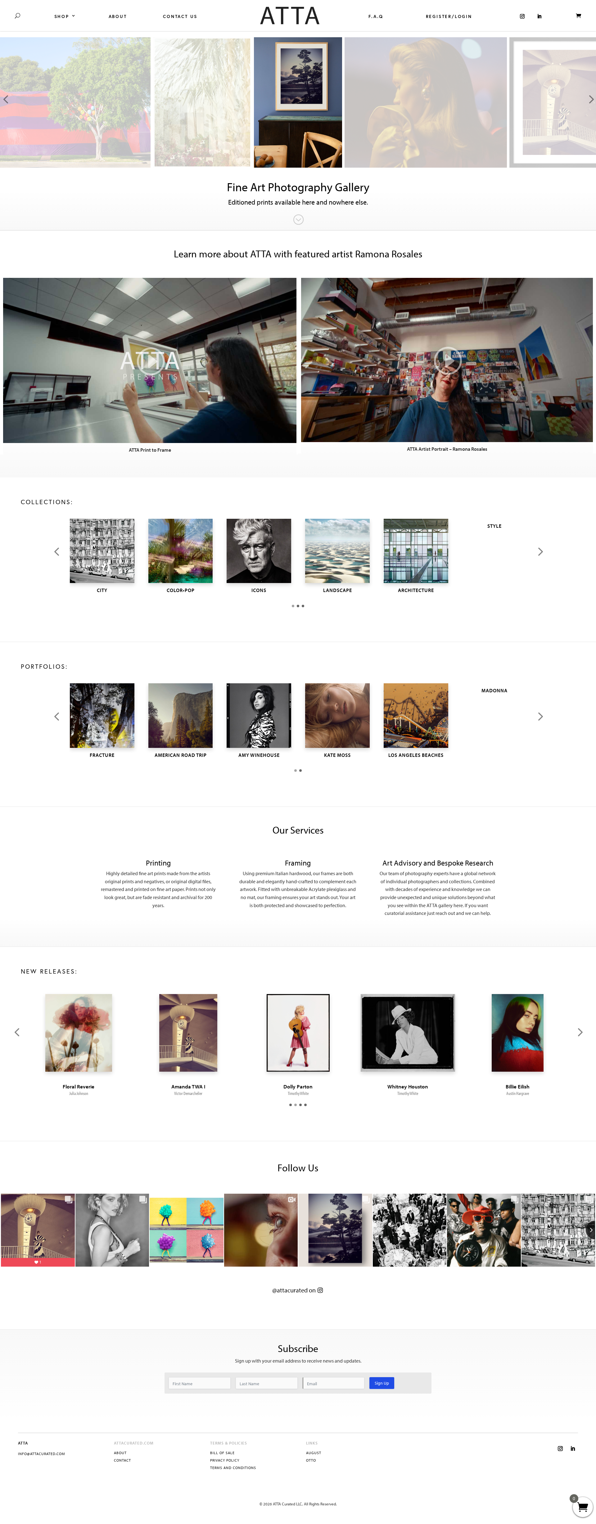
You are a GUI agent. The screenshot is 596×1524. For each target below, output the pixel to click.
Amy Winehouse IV (298, 1086)
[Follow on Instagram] (560, 1449)
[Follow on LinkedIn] (573, 1449)
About (118, 16)
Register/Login (449, 16)
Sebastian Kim (188, 1093)
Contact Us (180, 16)
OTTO (311, 1460)
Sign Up (382, 1383)
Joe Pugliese (407, 1093)
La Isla (408, 1086)
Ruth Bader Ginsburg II (188, 1086)
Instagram (522, 15)
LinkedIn (539, 15)
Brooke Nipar (298, 1093)
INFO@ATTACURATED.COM (41, 1453)
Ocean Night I (78, 1086)
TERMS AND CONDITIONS (233, 1467)
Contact (122, 1460)
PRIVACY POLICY (224, 1460)
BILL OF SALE (222, 1452)
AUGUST (313, 1452)
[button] (56, 552)
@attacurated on (294, 1290)
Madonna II (517, 1086)
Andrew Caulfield (517, 1093)
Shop (61, 16)
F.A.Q (375, 16)
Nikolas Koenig (78, 1093)
